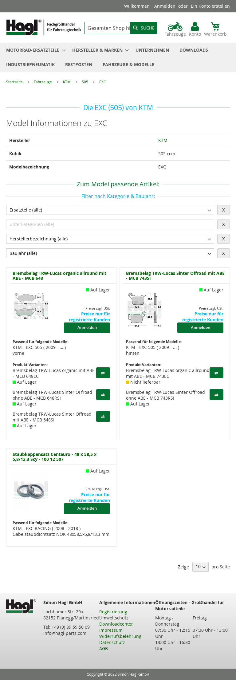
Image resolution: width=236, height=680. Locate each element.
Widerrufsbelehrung (120, 636)
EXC (102, 81)
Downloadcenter (116, 624)
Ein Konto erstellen (210, 6)
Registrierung (113, 612)
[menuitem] (33, 50)
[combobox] (121, 28)
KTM (67, 81)
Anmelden (164, 6)
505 (85, 81)
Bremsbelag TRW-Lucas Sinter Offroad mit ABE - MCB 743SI (175, 275)
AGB (103, 648)
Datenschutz (112, 642)
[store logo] (43, 27)
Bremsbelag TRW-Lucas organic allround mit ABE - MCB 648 (59, 275)
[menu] (118, 57)
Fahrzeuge (43, 81)
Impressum (111, 630)
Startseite (15, 81)
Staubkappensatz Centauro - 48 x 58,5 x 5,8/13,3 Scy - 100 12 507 (54, 456)
